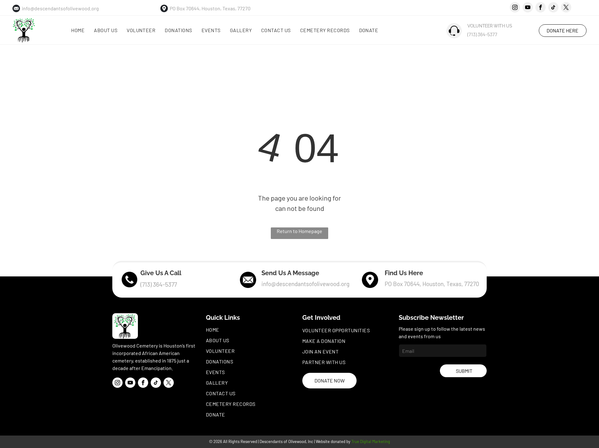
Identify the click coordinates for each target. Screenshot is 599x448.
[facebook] (540, 8)
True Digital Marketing (370, 441)
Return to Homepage (299, 231)
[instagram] (515, 8)
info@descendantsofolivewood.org (60, 8)
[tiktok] (553, 8)
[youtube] (528, 8)
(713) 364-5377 (482, 34)
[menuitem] (77, 30)
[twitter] (566, 8)
